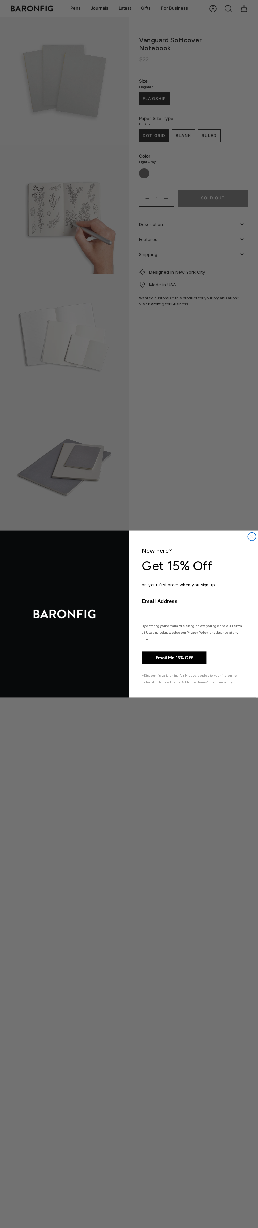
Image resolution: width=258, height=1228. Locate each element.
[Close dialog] (252, 537)
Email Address (159, 601)
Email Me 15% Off (174, 658)
